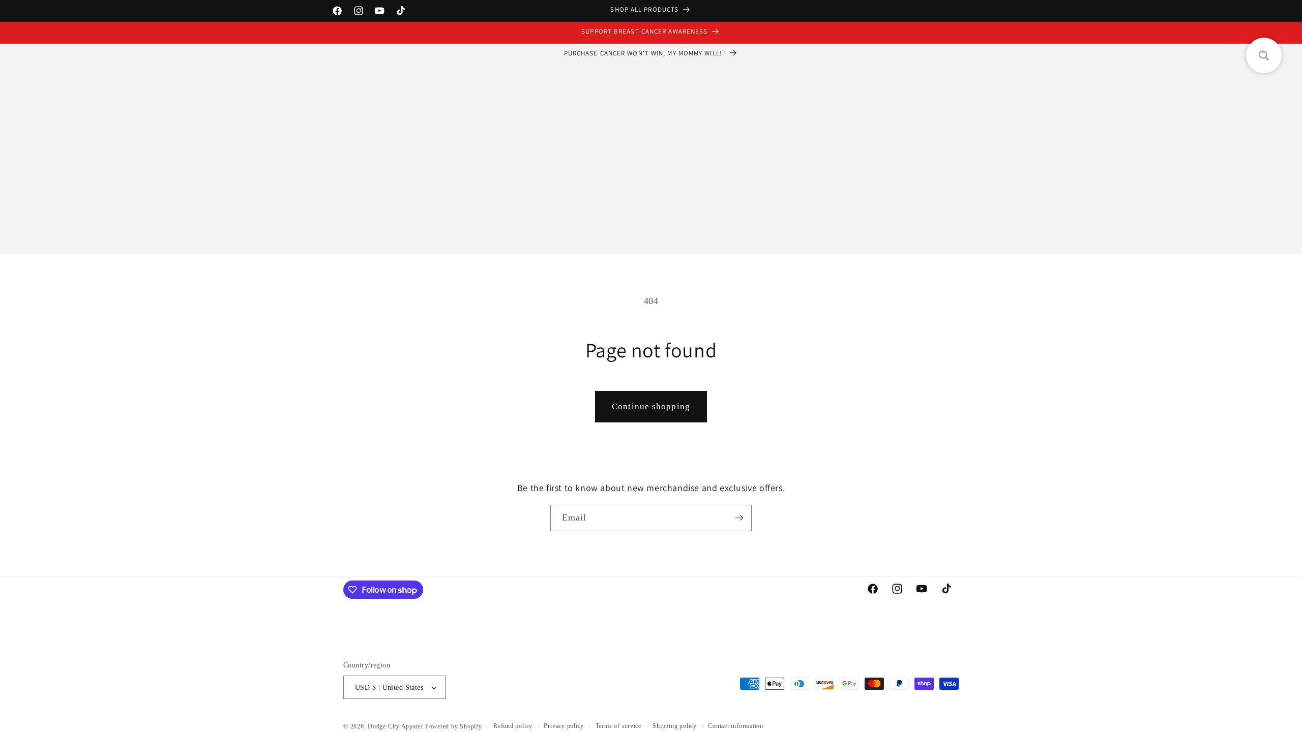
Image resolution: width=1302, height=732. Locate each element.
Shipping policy (675, 725)
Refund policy (512, 725)
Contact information (735, 725)
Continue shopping (651, 406)
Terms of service (618, 725)
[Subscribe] (739, 518)
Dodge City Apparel (395, 726)
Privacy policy (564, 725)
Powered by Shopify (453, 726)
